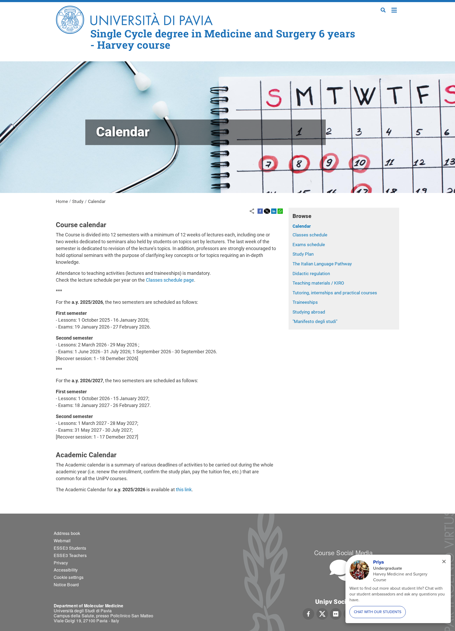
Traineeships (305, 302)
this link (184, 489)
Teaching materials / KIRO (318, 283)
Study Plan (303, 254)
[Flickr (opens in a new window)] (336, 613)
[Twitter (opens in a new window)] (322, 613)
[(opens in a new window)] (260, 210)
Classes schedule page (170, 280)
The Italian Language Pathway (322, 263)
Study (77, 201)
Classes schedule (310, 234)
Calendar (302, 226)
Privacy (61, 563)
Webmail (62, 541)
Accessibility (66, 570)
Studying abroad (309, 312)
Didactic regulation (311, 273)
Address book (67, 533)
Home (394, 9)
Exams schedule (309, 244)
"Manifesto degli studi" (315, 321)
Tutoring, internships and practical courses (335, 292)
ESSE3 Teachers (70, 555)
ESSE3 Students (70, 548)
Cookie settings (68, 577)
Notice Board (66, 585)
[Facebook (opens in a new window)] (308, 613)
